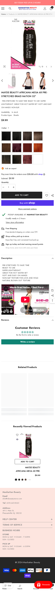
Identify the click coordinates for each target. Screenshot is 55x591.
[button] (46, 66)
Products (12, 14)
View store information (15, 222)
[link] (14, 410)
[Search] (10, 8)
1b (19, 479)
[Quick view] (17, 439)
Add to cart (22, 195)
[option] (27, 2)
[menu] (2, 8)
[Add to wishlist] (46, 195)
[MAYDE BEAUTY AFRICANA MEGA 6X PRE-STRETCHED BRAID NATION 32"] (27, 445)
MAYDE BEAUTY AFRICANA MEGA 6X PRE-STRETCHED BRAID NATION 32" (28, 469)
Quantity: (5, 182)
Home (3, 14)
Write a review (27, 341)
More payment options (27, 209)
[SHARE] (52, 195)
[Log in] (44, 8)
